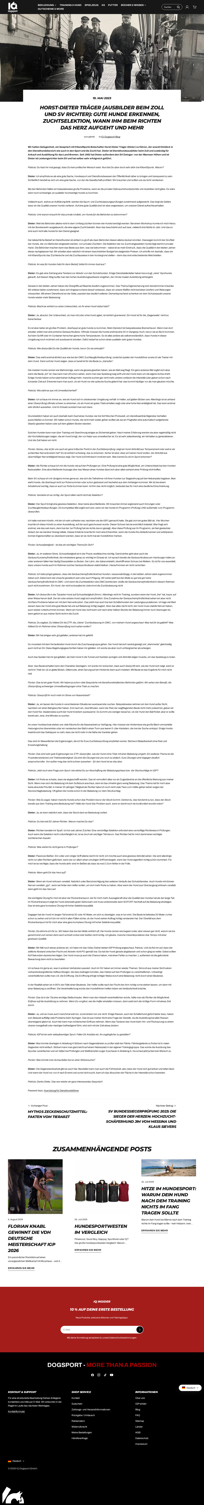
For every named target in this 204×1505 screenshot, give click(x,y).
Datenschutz (141, 1438)
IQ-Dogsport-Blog (110, 136)
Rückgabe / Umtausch (83, 1415)
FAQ (137, 1415)
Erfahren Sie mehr (21, 1268)
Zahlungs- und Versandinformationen (91, 1409)
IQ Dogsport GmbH (26, 1468)
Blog (137, 1409)
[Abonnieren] (139, 1329)
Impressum (141, 1444)
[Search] (178, 7)
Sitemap (139, 1421)
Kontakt (76, 1398)
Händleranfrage (80, 1438)
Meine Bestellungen (82, 1432)
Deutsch (16, 1461)
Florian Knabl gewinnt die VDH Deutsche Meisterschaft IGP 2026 (31, 1238)
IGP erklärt (140, 1404)
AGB (137, 1432)
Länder (139, 1426)
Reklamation (78, 1421)
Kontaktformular (16, 1411)
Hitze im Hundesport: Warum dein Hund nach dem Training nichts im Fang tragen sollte (168, 1201)
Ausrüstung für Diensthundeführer (61, 1090)
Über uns (140, 1398)
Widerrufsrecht (79, 1426)
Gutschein (77, 1404)
